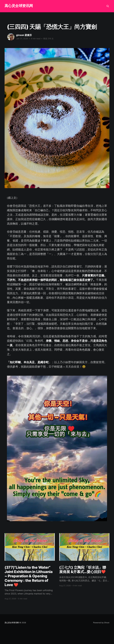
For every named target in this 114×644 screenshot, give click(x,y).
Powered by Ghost (101, 622)
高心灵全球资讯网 (19, 5)
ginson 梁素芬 (24, 35)
